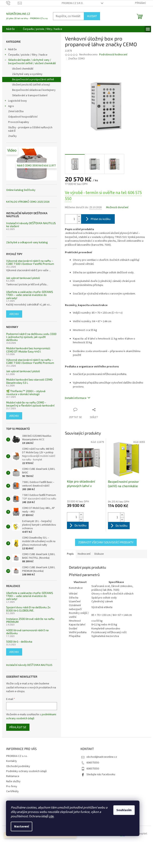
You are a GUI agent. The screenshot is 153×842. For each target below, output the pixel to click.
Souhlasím (124, 810)
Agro (11, 106)
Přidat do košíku (101, 219)
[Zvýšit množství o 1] (79, 216)
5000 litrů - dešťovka (19, 641)
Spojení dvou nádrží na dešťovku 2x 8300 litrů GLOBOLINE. (28, 609)
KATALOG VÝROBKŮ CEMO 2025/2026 (27, 202)
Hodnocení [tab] (84, 554)
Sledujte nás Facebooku (100, 774)
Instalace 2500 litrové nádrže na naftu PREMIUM (30, 620)
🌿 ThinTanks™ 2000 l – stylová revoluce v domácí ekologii (25, 393)
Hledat (92, 16)
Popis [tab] (70, 554)
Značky (12, 136)
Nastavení (21, 826)
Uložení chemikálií (22, 69)
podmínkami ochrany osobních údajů (31, 716)
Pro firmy (11, 786)
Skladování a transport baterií (29, 95)
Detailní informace (75, 398)
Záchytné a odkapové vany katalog (27, 242)
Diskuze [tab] (99, 554)
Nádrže (12, 49)
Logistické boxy (17, 101)
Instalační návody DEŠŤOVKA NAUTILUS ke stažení (31, 225)
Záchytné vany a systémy (27, 74)
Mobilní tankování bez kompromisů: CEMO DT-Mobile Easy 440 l (28, 350)
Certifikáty (12, 791)
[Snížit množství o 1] (79, 221)
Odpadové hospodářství (22, 117)
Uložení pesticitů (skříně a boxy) (31, 85)
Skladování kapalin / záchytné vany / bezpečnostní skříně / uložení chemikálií (32, 61)
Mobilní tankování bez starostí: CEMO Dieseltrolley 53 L (29, 381)
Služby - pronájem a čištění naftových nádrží (30, 129)
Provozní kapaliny (18, 122)
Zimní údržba (16, 111)
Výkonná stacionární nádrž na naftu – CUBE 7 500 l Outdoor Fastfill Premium (30, 262)
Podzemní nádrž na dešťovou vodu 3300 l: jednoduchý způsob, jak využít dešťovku (31, 337)
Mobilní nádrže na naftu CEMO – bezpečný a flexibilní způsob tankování (30, 404)
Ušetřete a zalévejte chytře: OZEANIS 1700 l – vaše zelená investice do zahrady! (29, 294)
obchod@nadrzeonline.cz (101, 757)
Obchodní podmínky (18, 766)
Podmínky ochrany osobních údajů (26, 771)
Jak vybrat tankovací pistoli (23, 277)
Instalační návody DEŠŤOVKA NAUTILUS (29, 665)
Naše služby (13, 781)
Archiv (14, 314)
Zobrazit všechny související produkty (105, 542)
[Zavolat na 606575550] (12, 3)
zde (51, 816)
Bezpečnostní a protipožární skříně (33, 79)
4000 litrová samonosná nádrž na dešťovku (27, 632)
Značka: (76, 59)
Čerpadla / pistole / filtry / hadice (27, 55)
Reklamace (12, 776)
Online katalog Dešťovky (20, 190)
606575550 (92, 763)
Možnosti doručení (117, 207)
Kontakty (11, 761)
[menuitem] (10, 29)
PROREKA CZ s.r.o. (72, 3)
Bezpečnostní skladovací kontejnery (34, 90)
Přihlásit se (17, 727)
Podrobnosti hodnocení (113, 55)
